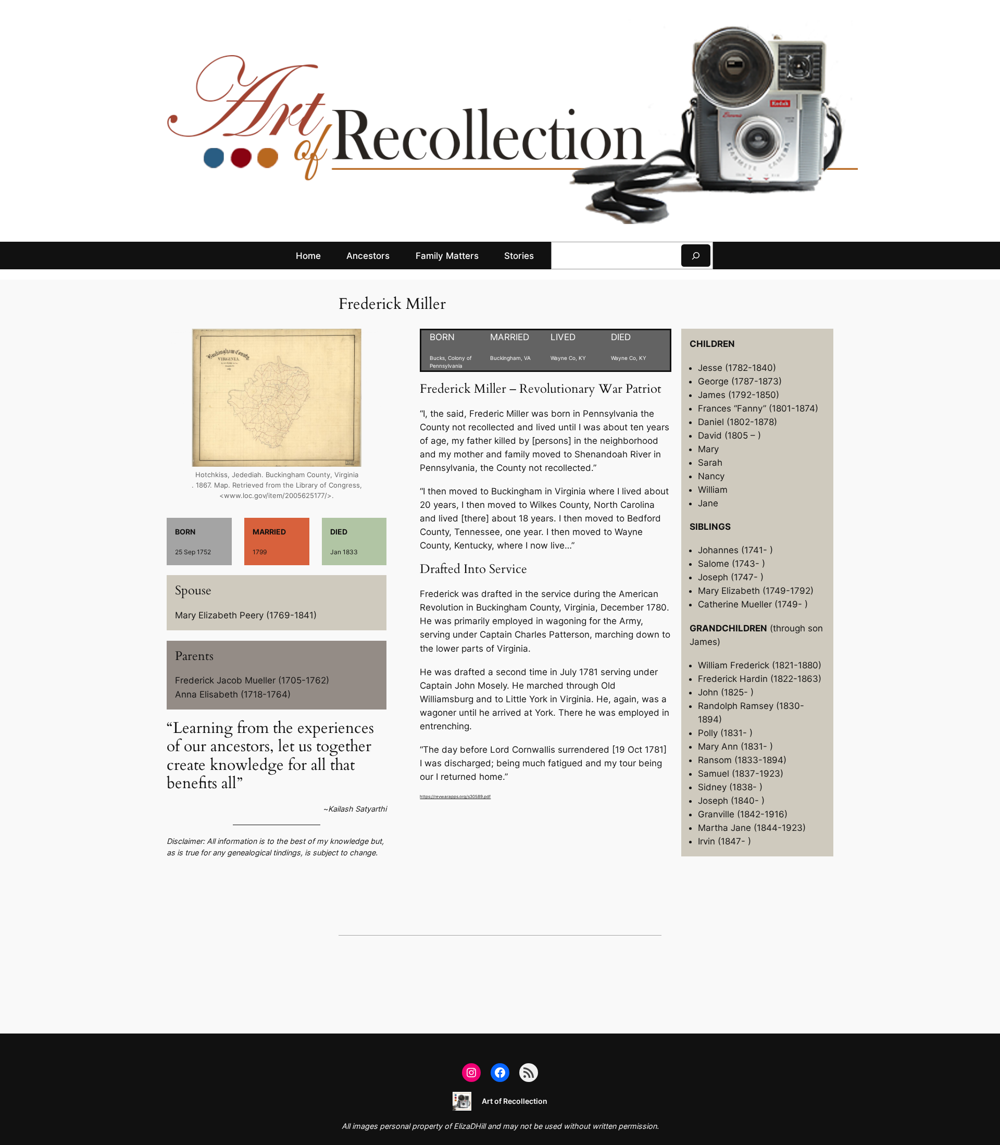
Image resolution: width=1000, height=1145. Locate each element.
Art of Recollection (514, 1101)
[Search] (695, 255)
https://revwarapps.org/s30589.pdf (455, 796)
